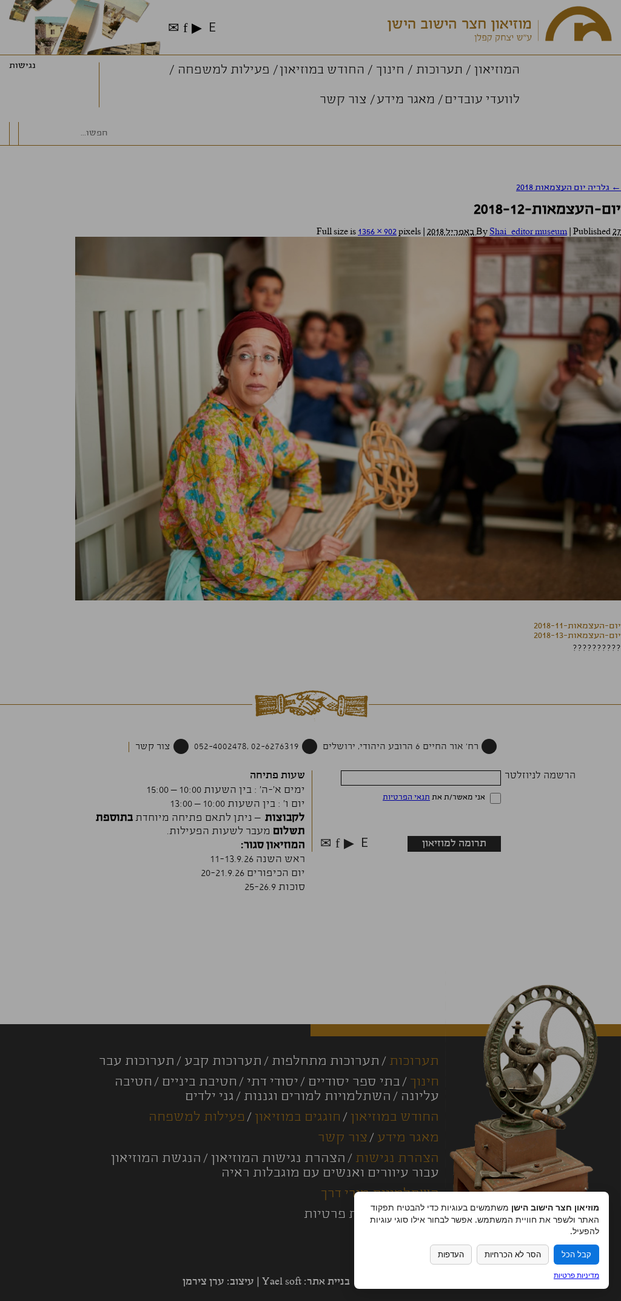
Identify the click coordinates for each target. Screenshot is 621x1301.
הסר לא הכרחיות (513, 1254)
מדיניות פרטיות (576, 1275)
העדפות (451, 1254)
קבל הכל (576, 1254)
